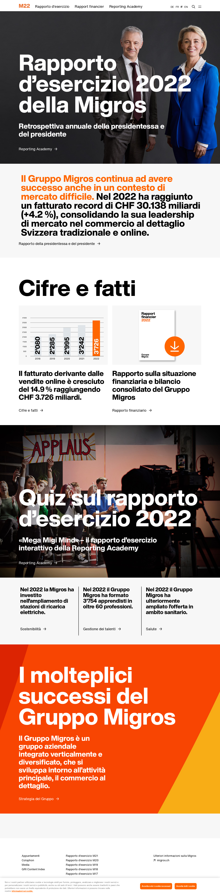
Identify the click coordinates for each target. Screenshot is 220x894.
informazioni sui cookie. (22, 891)
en (186, 7)
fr (177, 7)
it (182, 7)
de (172, 7)
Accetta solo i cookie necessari (156, 886)
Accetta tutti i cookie (185, 886)
